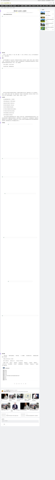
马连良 (5, 374)
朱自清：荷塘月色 (48, 15)
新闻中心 (2, 5)
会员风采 (22, 5)
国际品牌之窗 (43, 0)
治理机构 (50, 5)
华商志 (38, 5)
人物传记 (29, 5)
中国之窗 (52, 0)
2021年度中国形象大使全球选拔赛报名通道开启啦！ (11, 375)
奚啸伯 (5, 370)
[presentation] (34, 395)
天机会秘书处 (7, 390)
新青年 (41, 5)
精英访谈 (26, 5)
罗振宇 (5, 379)
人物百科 (18, 5)
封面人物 (14, 5)
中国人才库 (33, 5)
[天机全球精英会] (6, 3)
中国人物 (6, 5)
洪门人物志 (10, 5)
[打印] (23, 12)
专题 (43, 5)
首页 (2, 7)
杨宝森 (5, 371)
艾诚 (4, 378)
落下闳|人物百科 (48, 11)
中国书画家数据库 (48, 0)
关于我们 (46, 5)
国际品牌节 (39, 0)
